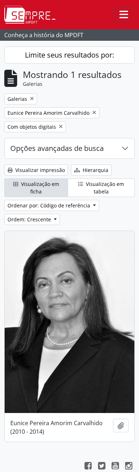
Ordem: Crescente (29, 219)
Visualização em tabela (104, 188)
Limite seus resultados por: (69, 55)
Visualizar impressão (39, 170)
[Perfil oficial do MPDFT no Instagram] (129, 467)
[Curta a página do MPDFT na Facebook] (88, 467)
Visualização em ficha (39, 188)
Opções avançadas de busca (57, 148)
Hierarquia (94, 170)
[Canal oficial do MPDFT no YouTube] (115, 467)
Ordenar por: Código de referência (49, 205)
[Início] (32, 14)
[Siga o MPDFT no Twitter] (102, 467)
